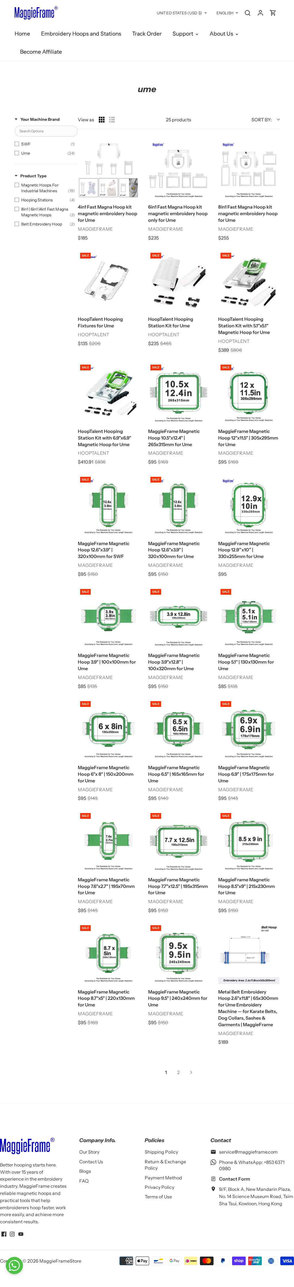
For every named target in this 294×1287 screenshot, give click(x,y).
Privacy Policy (159, 1187)
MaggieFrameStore (60, 1261)
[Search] (247, 12)
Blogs (85, 1171)
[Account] (260, 12)
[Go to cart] (273, 12)
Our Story (89, 1152)
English (224, 13)
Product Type (33, 175)
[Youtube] (20, 1233)
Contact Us (91, 1161)
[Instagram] (12, 1233)
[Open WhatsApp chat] (14, 1265)
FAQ (84, 1181)
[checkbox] (45, 144)
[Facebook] (3, 1233)
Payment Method (163, 1178)
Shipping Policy (161, 1152)
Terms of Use (158, 1196)
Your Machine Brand (40, 119)
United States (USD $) (179, 13)
